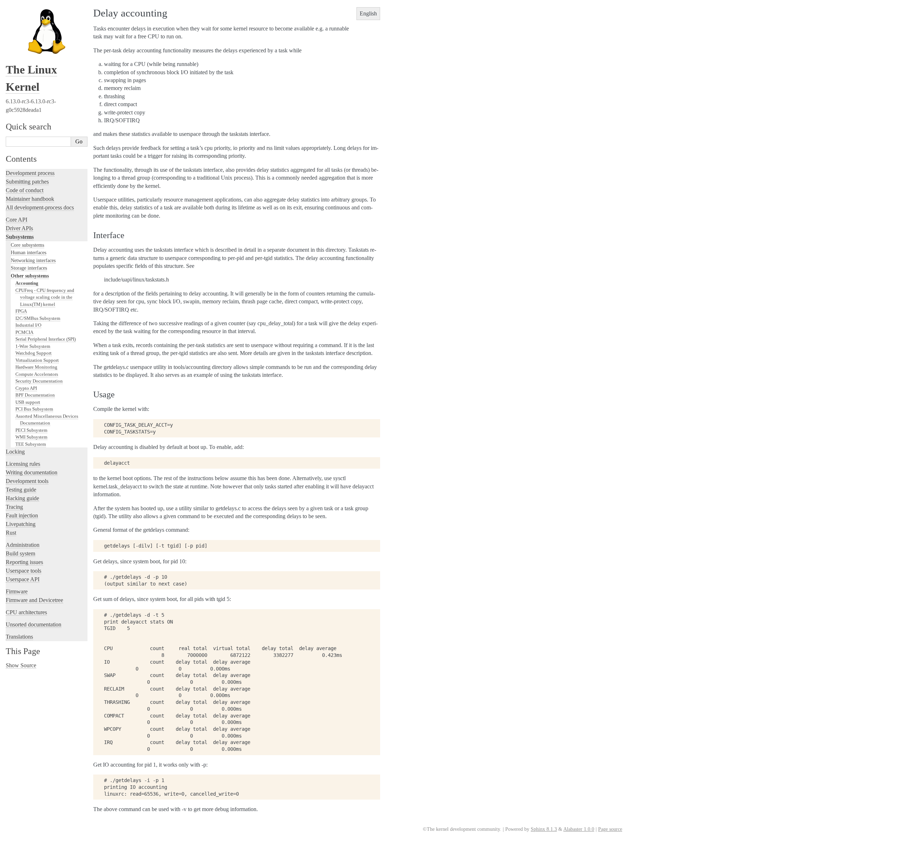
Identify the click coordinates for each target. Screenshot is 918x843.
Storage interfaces (29, 268)
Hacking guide (22, 498)
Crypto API (26, 388)
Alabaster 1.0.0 (578, 829)
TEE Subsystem (30, 444)
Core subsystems (27, 245)
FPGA (21, 311)
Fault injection (22, 515)
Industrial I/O (28, 325)
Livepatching (21, 524)
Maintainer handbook (30, 199)
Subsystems (20, 237)
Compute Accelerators (36, 374)
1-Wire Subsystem (32, 346)
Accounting (26, 283)
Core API (16, 220)
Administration (22, 545)
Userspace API (22, 579)
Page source (610, 829)
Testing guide (21, 490)
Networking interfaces (33, 260)
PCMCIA (24, 332)
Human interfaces (28, 252)
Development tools (27, 481)
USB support (27, 402)
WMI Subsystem (31, 437)
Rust (11, 533)
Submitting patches (27, 182)
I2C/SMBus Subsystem (37, 318)
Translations (19, 637)
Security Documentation (39, 381)
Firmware (17, 591)
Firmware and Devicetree (34, 600)
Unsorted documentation (33, 624)
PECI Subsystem (31, 430)
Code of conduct (24, 190)
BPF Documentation (35, 395)
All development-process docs (40, 207)
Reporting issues (24, 562)
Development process (30, 173)
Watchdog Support (33, 353)
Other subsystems (30, 276)
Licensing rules (23, 464)
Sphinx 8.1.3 (544, 829)
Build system (20, 553)
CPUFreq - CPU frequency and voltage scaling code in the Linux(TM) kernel (44, 297)
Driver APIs (19, 228)
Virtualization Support (37, 360)
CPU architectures (26, 612)
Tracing (14, 507)
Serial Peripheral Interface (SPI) (45, 339)
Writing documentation (31, 472)
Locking (15, 452)
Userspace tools (23, 571)
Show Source (21, 665)
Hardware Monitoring (36, 367)
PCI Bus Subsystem (34, 409)
